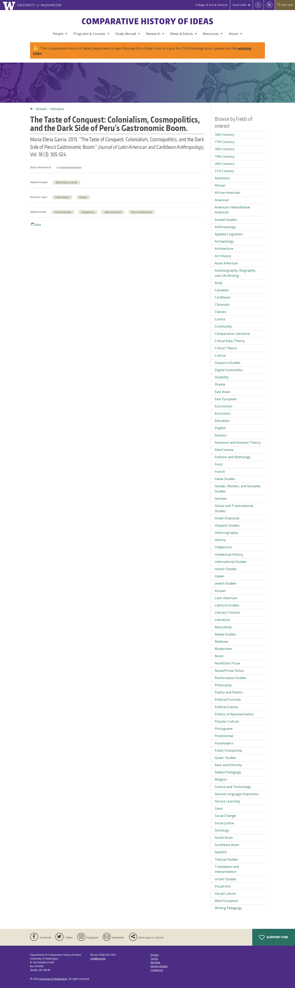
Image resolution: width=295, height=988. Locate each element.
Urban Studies (225, 879)
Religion (221, 779)
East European (226, 399)
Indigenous (87, 212)
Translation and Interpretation (227, 869)
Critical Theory (226, 348)
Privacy (155, 955)
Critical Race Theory (230, 341)
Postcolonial (224, 736)
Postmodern (224, 743)
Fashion (221, 435)
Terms (154, 958)
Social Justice (224, 823)
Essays (83, 197)
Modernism (223, 649)
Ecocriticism (223, 406)
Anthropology (225, 227)
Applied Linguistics (229, 234)
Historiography (226, 532)
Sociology (222, 830)
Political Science (226, 707)
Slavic (219, 808)
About (233, 33)
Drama (220, 384)
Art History (223, 256)
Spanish (221, 852)
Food (218, 464)
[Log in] (258, 5)
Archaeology (224, 241)
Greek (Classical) (227, 518)
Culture (220, 355)
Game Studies (225, 479)
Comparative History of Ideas (148, 21)
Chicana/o (222, 304)
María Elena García (66, 182)
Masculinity (223, 627)
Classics (220, 312)
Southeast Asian (227, 845)
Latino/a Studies (227, 605)
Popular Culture (227, 721)
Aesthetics (222, 178)
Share (37, 224)
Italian (219, 576)
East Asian (222, 392)
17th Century (224, 142)
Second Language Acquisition (237, 794)
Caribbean (222, 297)
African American (227, 192)
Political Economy (228, 699)
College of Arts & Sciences (211, 5)
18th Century (224, 149)
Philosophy (223, 685)
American (222, 200)
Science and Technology (233, 787)
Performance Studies (230, 678)
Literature (222, 619)
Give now (287, 5)
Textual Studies (226, 859)
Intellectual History (229, 554)
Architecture (224, 248)
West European (226, 901)
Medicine (221, 641)
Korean (220, 591)
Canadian (222, 290)
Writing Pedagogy (228, 908)
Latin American (112, 212)
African (220, 185)
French (220, 471)
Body (218, 283)
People (58, 33)
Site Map (155, 962)
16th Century (224, 134)
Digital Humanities (229, 370)
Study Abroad (125, 33)
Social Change (225, 815)
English (220, 428)
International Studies (230, 561)
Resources (211, 33)
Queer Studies (225, 757)
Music (219, 656)
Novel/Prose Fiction (229, 670)
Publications (57, 108)
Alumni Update (159, 966)
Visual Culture (225, 893)
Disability (222, 377)
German (221, 498)
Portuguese (224, 728)
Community (223, 326)
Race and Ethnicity (141, 212)
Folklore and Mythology (232, 457)
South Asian (224, 837)
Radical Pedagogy (228, 772)
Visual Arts (223, 886)
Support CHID (277, 937)
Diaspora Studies (227, 362)
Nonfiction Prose (227, 663)
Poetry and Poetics (229, 692)
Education (222, 420)
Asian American (226, 263)
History (220, 540)
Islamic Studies (226, 569)
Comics (220, 319)
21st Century (224, 171)
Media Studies (225, 634)
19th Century (224, 156)
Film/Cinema (224, 450)
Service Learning (227, 801)
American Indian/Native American (232, 210)
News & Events (181, 33)
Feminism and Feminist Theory (238, 442)
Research (153, 33)
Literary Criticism (227, 612)
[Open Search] (269, 5)
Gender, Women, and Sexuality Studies (237, 488)
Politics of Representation (234, 714)
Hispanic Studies (227, 525)
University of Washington (53, 979)
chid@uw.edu (98, 958)
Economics (223, 413)
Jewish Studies (225, 583)
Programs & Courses (89, 33)
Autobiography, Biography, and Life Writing (235, 273)
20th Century (224, 163)
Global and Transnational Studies (234, 508)
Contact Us (157, 970)
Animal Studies (63, 212)
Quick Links (239, 5)
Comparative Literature (232, 333)
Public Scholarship (228, 750)
